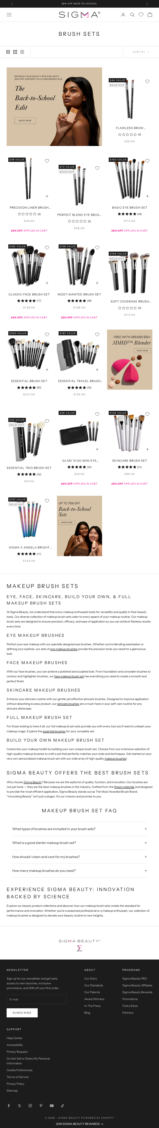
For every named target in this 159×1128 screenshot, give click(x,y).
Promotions (130, 999)
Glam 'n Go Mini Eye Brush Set (79, 461)
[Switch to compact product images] (22, 51)
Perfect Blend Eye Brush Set (79, 215)
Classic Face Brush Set (29, 294)
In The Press (92, 1006)
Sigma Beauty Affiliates (137, 985)
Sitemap (12, 1090)
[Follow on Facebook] (9, 1106)
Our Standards (93, 985)
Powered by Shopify (97, 1117)
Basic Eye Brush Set (129, 207)
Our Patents (92, 992)
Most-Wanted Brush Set (79, 294)
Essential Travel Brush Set (79, 381)
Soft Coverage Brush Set (130, 302)
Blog (87, 1012)
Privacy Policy (15, 1084)
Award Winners (94, 999)
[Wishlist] (141, 14)
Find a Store (130, 1006)
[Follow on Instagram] (30, 1106)
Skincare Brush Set (129, 460)
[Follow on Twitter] (19, 1106)
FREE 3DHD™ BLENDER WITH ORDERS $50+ (79, 3)
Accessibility (15, 1045)
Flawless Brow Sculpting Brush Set (129, 128)
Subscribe (22, 1012)
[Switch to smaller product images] (15, 51)
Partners (128, 1012)
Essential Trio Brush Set (29, 468)
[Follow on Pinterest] (41, 1106)
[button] (79, 1124)
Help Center (14, 1038)
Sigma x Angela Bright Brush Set (29, 548)
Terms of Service (18, 1077)
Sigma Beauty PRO (134, 978)
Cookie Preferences (20, 1070)
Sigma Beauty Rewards (137, 992)
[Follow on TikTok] (62, 1106)
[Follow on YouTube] (52, 1106)
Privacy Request (17, 1052)
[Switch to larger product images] (8, 51)
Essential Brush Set (29, 381)
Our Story (90, 978)
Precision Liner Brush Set (29, 208)
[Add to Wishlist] (147, 81)
